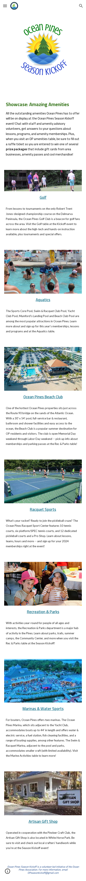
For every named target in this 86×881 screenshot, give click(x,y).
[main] (43, 129)
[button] (5, 6)
